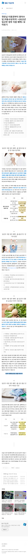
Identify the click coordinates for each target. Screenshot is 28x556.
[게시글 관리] (8, 468)
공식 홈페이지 (4, 544)
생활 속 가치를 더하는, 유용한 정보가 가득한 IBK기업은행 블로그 (10, 526)
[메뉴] (25, 3)
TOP (25, 544)
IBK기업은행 (4, 523)
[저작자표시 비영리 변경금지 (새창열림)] (17, 468)
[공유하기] (6, 468)
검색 (22, 3)
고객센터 (3, 546)
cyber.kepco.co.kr (11, 268)
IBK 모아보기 (9, 8)
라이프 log (6, 474)
